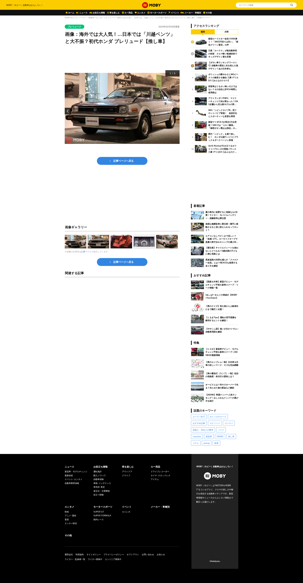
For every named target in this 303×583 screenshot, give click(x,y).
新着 (216, 443)
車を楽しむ (115, 13)
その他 (209, 13)
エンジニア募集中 (113, 559)
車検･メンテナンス (102, 483)
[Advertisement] (122, 314)
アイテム (155, 479)
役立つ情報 (98, 495)
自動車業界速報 (72, 483)
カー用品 (128, 13)
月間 (226, 32)
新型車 (209, 436)
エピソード (215, 423)
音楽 (67, 519)
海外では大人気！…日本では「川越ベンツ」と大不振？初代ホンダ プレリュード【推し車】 (156, 18)
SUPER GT (98, 512)
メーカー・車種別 (193, 13)
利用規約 (80, 554)
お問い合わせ (148, 554)
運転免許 (97, 471)
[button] (68, 111)
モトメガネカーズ (218, 416)
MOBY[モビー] (71, 18)
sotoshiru (197, 436)
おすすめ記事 (199, 423)
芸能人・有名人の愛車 (203, 430)
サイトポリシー (93, 554)
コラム (196, 443)
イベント (175, 13)
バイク (221, 430)
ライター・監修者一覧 (75, 559)
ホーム (71, 13)
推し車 (231, 436)
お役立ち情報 (99, 13)
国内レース (98, 519)
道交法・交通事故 (101, 491)
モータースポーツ (158, 13)
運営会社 (69, 554)
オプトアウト (133, 554)
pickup (207, 443)
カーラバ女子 (199, 416)
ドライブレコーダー (160, 471)
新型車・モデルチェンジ (76, 471)
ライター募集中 (95, 559)
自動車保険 (98, 479)
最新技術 (69, 475)
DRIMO (220, 436)
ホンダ (99, 18)
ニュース (83, 13)
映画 (67, 512)
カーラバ (229, 423)
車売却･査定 (99, 487)
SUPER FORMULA (102, 515)
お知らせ (161, 554)
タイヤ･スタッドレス (160, 475)
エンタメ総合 (71, 523)
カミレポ (126, 512)
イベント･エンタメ (73, 479)
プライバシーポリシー (114, 554)
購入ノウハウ (99, 475)
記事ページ (86, 251)
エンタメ (141, 13)
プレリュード (109, 18)
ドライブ (126, 475)
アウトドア (127, 471)
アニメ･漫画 (70, 515)
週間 (203, 32)
